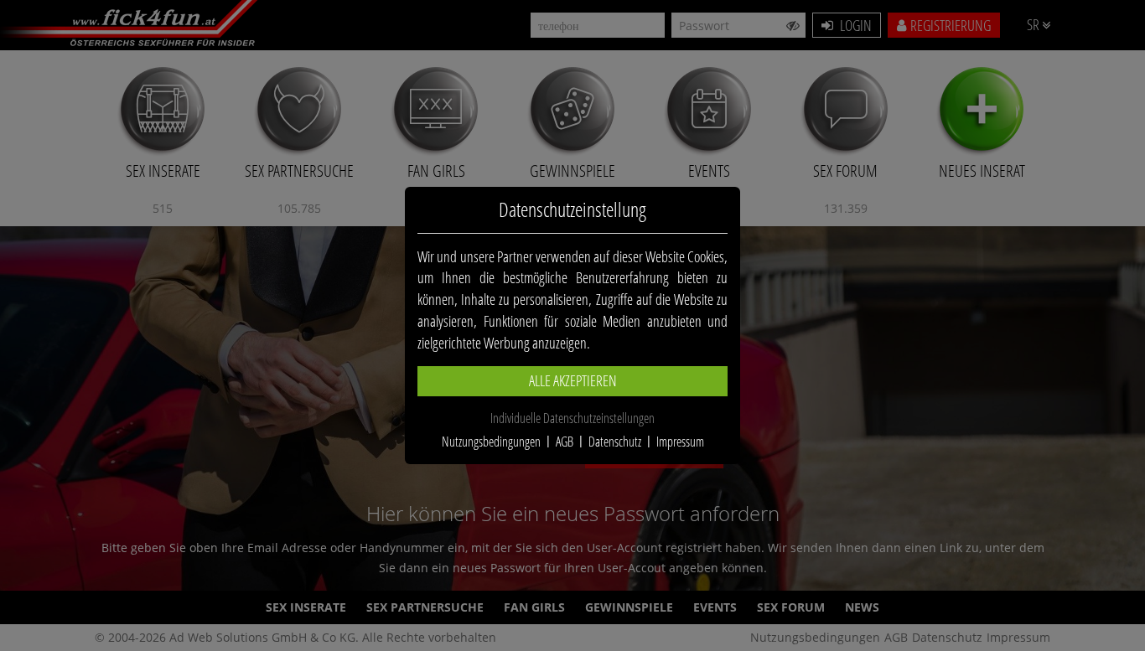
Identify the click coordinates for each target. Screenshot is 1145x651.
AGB (564, 441)
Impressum (680, 441)
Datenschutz (614, 441)
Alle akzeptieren (573, 380)
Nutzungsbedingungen (491, 441)
